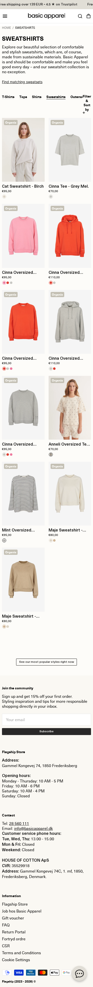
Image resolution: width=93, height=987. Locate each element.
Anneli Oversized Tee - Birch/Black (69, 445)
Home (6, 28)
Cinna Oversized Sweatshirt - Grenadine (17, 359)
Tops (23, 96)
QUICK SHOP (23, 174)
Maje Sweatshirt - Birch (66, 531)
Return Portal (14, 932)
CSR (6, 946)
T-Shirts (8, 96)
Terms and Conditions (21, 952)
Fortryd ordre (14, 939)
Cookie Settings (16, 959)
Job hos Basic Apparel (21, 911)
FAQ (6, 925)
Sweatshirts (55, 96)
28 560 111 (19, 823)
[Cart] (88, 16)
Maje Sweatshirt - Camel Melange (19, 617)
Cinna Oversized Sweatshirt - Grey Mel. (18, 445)
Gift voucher (13, 918)
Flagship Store (15, 904)
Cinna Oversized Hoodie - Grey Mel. (66, 359)
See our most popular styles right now (46, 662)
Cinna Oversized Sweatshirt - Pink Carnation (18, 273)
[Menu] (5, 16)
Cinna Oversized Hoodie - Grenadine (67, 273)
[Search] (80, 16)
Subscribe (46, 731)
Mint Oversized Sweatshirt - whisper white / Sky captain (22, 531)
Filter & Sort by (87, 103)
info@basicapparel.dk (33, 828)
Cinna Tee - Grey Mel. (69, 187)
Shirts (36, 96)
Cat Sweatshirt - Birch (23, 187)
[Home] (46, 16)
